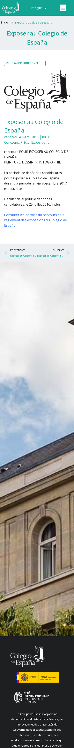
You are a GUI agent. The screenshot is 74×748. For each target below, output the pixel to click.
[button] (63, 8)
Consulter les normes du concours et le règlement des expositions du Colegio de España (35, 220)
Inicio (4, 22)
